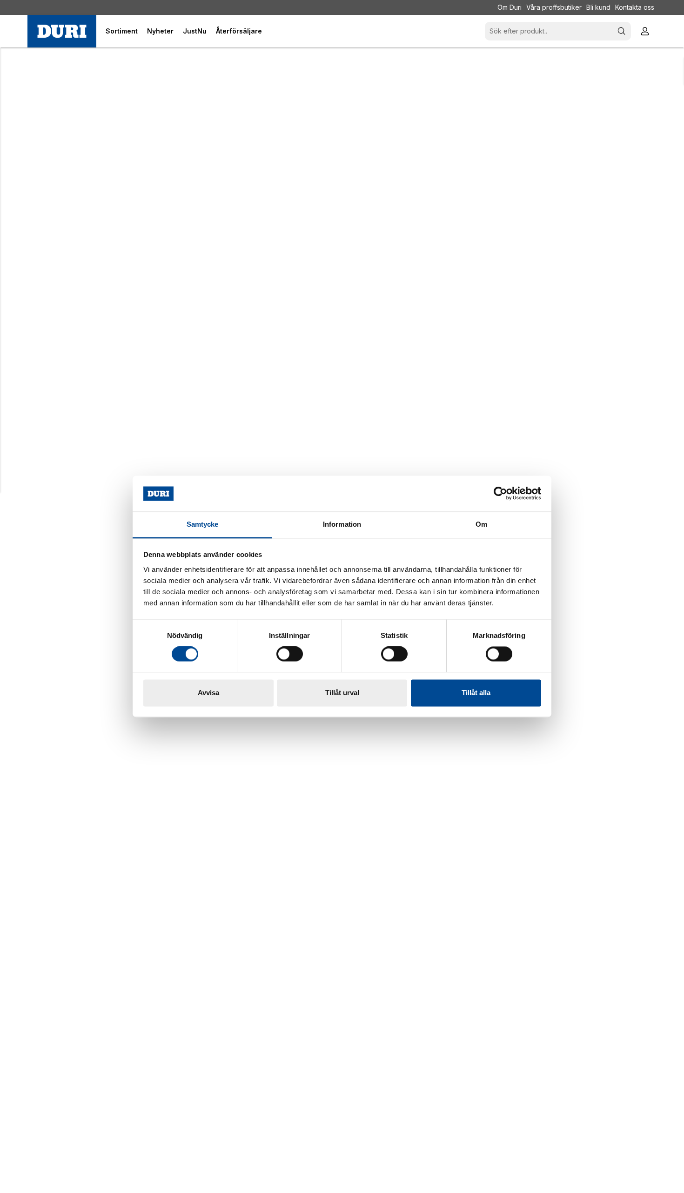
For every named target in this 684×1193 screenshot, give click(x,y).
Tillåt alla (476, 693)
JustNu (195, 31)
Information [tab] (342, 524)
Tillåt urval (342, 693)
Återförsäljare (239, 31)
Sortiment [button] (122, 31)
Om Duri (509, 7)
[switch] (289, 654)
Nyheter (160, 31)
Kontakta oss (634, 7)
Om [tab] (481, 524)
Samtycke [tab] (203, 524)
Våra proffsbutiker (554, 7)
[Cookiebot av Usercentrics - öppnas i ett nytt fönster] (500, 494)
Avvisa (208, 693)
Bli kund (598, 7)
